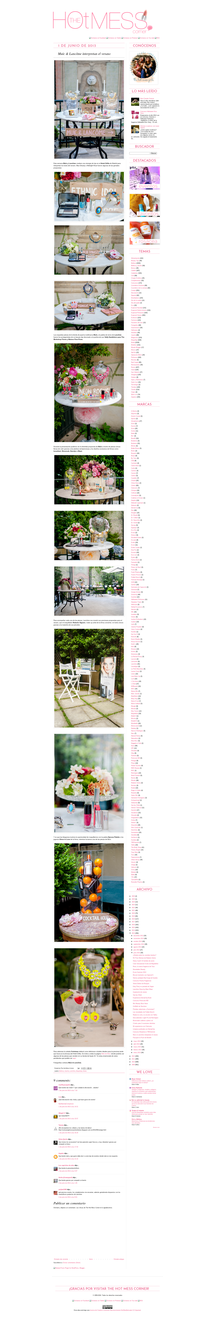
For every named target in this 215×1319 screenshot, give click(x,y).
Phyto (133, 763)
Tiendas (133, 387)
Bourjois (133, 453)
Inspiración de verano (140, 992)
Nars (132, 733)
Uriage (133, 865)
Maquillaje (79, 1071)
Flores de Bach (136, 567)
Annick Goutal (135, 416)
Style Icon (134, 382)
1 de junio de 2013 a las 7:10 (68, 1090)
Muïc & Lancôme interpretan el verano (145, 1035)
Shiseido (134, 815)
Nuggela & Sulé (136, 743)
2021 (133, 910)
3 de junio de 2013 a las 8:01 (68, 1197)
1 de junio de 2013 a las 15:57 (68, 1118)
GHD (132, 582)
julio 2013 (136, 950)
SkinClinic (134, 830)
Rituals (133, 780)
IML (132, 612)
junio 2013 (136, 953)
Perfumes (134, 357)
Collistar (133, 493)
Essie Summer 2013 (139, 972)
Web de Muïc (106, 1054)
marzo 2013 (137, 1047)
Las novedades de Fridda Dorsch (143, 1012)
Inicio (91, 1259)
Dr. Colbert (134, 517)
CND (132, 461)
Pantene (134, 755)
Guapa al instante (138, 1110)
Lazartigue (134, 666)
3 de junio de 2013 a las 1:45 (68, 1183)
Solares (133, 377)
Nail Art (133, 352)
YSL (132, 877)
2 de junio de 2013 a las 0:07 (68, 1171)
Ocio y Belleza (137, 1119)
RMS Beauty (135, 768)
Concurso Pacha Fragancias (142, 981)
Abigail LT (62, 1113)
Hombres (134, 332)
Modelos (134, 345)
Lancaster (134, 661)
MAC (132, 689)
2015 (133, 927)
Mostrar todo (156, 1127)
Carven (133, 473)
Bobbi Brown (135, 448)
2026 (133, 896)
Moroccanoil (135, 726)
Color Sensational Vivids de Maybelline (145, 964)
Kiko (132, 646)
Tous (132, 855)
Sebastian (134, 803)
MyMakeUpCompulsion (66, 1104)
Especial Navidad (136, 308)
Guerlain (134, 597)
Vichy (133, 870)
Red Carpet (134, 362)
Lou (60, 1097)
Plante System (136, 765)
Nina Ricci (134, 741)
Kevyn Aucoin (135, 641)
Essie (133, 545)
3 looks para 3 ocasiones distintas (144, 1023)
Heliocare (134, 604)
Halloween (134, 330)
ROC (132, 770)
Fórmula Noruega (136, 580)
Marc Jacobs (135, 693)
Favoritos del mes (137, 322)
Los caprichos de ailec (66, 1165)
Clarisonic (134, 488)
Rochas (133, 785)
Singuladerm (135, 817)
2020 (133, 913)
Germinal (134, 589)
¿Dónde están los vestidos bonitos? (144, 955)
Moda (85, 1071)
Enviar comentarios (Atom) (71, 1262)
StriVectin (134, 837)
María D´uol (135, 701)
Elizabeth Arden (136, 537)
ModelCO (134, 721)
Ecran (133, 532)
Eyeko (133, 557)
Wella (133, 874)
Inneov (133, 617)
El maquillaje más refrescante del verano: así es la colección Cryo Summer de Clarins (144, 1103)
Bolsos (133, 268)
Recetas (134, 360)
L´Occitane (134, 681)
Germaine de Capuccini (138, 587)
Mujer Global (136, 1079)
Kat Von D (134, 634)
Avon (132, 428)
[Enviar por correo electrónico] (82, 1068)
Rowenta (134, 793)
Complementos (136, 280)
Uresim (133, 862)
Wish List (134, 394)
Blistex (133, 446)
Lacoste (133, 659)
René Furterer (135, 775)
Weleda (133, 872)
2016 (133, 924)
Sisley (133, 820)
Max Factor (135, 711)
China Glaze (135, 483)
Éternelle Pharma (136, 882)
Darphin (133, 500)
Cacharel (134, 463)
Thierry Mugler (135, 850)
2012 (133, 1056)
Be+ (132, 436)
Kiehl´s (133, 644)
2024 (133, 902)
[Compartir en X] (86, 1068)
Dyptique (134, 527)
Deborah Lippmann (137, 503)
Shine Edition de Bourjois (141, 983)
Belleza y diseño (136, 265)
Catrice (133, 475)
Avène (133, 431)
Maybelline (134, 713)
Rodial (133, 788)
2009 (133, 1064)
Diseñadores (135, 298)
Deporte (133, 295)
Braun (133, 456)
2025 (133, 899)
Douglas (133, 513)
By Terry (134, 458)
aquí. (74, 1058)
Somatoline (134, 832)
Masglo (133, 706)
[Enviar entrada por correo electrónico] (78, 1068)
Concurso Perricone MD (140, 1000)
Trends (133, 389)
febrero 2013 (137, 1050)
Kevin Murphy (135, 639)
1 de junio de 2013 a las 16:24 (68, 1133)
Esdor (133, 542)
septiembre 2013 (138, 944)
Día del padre (135, 303)
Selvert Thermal (136, 807)
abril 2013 (136, 1044)
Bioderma (134, 441)
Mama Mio (134, 691)
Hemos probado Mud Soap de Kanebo (145, 978)
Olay (132, 753)
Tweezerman (135, 857)
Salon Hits (134, 795)
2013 (133, 933)
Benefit (133, 438)
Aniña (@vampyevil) (65, 1177)
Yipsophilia (134, 879)
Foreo (133, 570)
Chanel (133, 480)
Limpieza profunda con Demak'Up (144, 1029)
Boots (133, 451)
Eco (132, 305)
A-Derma (134, 411)
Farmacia (134, 320)
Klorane (133, 649)
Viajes (133, 392)
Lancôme (72, 1071)
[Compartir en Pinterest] (90, 1068)
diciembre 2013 (138, 935)
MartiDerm (134, 696)
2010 (133, 1062)
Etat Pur (134, 550)
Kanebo (133, 632)
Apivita (133, 418)
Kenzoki (133, 637)
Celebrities (134, 273)
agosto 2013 (137, 947)
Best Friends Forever (147, 98)
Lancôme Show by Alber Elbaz (143, 989)
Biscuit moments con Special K (143, 975)
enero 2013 (137, 1052)
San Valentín (135, 372)
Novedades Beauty (139, 969)
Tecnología (134, 384)
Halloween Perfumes (137, 599)
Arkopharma (135, 421)
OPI (132, 748)
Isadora (133, 622)
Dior (132, 510)
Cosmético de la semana (139, 288)
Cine (132, 275)
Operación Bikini (136, 355)
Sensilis (133, 810)
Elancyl (133, 535)
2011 (133, 1059)
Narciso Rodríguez (137, 731)
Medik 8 (133, 716)
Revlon (133, 778)
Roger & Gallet (136, 790)
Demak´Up (134, 508)
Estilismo (134, 317)
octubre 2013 (137, 941)
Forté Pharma (135, 572)
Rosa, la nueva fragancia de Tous (144, 966)
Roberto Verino (136, 783)
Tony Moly (134, 852)
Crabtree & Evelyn (137, 498)
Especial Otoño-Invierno (139, 310)
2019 (133, 916)
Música (133, 350)
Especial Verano (136, 315)
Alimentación (135, 258)
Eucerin (133, 552)
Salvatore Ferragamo (138, 798)
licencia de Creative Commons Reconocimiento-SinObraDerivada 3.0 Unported (115, 1310)
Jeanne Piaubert (136, 627)
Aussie (133, 426)
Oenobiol (134, 750)
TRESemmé (135, 842)
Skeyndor (134, 825)
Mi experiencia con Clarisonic (142, 1026)
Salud (133, 370)
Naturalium (134, 738)
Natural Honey (135, 736)
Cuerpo (133, 290)
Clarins (133, 485)
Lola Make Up (135, 676)
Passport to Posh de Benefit (142, 1037)
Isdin (132, 624)
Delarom (134, 505)
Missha (133, 718)
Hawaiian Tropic (136, 602)
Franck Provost (136, 575)
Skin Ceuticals (136, 827)
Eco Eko (134, 530)
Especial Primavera (137, 313)
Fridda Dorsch (135, 577)
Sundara (134, 840)
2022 (133, 907)
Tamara (61, 1125)
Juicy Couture (135, 629)
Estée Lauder (135, 547)
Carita (133, 468)
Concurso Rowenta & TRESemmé (144, 1032)
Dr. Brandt (134, 515)
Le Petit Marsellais (137, 669)
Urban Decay (135, 860)
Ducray (133, 525)
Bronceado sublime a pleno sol (143, 1020)
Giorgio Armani (136, 592)
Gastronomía (135, 327)
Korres (133, 651)
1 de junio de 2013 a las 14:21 (68, 1106)
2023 (133, 905)
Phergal (133, 760)
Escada (133, 540)
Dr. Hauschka (135, 520)
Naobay (133, 728)
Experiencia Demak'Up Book (142, 998)
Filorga (133, 565)
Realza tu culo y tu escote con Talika (145, 1015)
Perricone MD (135, 758)
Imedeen (134, 614)
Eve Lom (134, 555)
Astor (133, 423)
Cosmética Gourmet (137, 285)
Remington (134, 773)
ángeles (61, 1153)
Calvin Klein (135, 465)
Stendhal (134, 835)
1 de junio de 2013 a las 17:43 (68, 1147)
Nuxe (132, 746)
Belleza (61, 1071)
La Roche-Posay (136, 656)
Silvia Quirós (63, 1139)
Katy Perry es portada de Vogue (143, 986)
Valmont (133, 867)
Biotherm (134, 443)
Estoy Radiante (137, 1088)
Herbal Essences (136, 607)
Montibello (134, 723)
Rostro (133, 367)
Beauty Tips (135, 260)
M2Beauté (134, 686)
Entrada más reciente (61, 1259)
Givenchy (134, 594)
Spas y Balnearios (137, 380)
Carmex (133, 470)
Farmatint (134, 562)
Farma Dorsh (135, 560)
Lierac (133, 674)
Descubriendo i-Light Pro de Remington (145, 1018)
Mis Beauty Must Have (140, 1003)
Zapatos (133, 397)
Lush (132, 679)
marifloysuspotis (64, 1085)
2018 (133, 919)
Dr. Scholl (134, 523)
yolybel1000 (63, 1189)
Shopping (134, 374)
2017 (133, 922)
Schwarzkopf (135, 800)
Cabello (133, 270)
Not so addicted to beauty (140, 1100)
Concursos (134, 283)
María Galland (135, 703)
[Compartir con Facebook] (88, 1068)
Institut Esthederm (137, 619)
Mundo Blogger (136, 347)
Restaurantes (135, 365)
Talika (133, 845)
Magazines (134, 337)
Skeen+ (133, 822)
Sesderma (134, 813)
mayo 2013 (137, 1041)
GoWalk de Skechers (140, 1006)
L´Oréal (133, 684)
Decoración (134, 293)
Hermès (133, 609)
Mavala (133, 708)
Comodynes (135, 495)
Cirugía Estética (136, 278)
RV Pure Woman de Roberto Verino (144, 958)
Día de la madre (136, 300)
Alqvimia (134, 413)
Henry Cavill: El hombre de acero (143, 961)
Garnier (133, 584)
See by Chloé (135, 805)
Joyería (66, 1071)
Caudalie (134, 478)
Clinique (133, 490)
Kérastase (134, 654)
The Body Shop (136, 847)
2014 (133, 930)
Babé (132, 433)
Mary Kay (134, 698)
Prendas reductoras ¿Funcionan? (143, 1009)
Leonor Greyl (135, 671)
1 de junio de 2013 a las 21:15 (68, 1159)
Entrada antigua (119, 1259)
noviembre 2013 (138, 938)
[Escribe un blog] (84, 1068)
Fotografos (134, 325)
